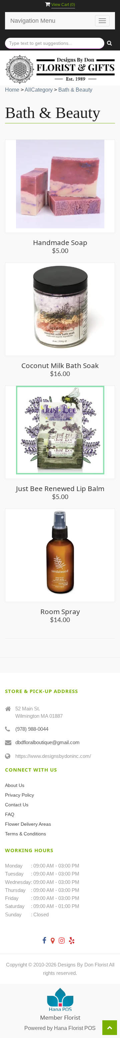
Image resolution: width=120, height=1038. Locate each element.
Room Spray (60, 611)
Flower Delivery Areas (28, 824)
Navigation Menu (32, 20)
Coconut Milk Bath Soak (60, 365)
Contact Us (16, 804)
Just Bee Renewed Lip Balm (60, 488)
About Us (14, 785)
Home (12, 90)
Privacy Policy (19, 795)
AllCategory (39, 90)
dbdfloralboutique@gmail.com (47, 742)
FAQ (9, 814)
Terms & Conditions (25, 833)
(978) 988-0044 (31, 729)
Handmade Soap (60, 242)
